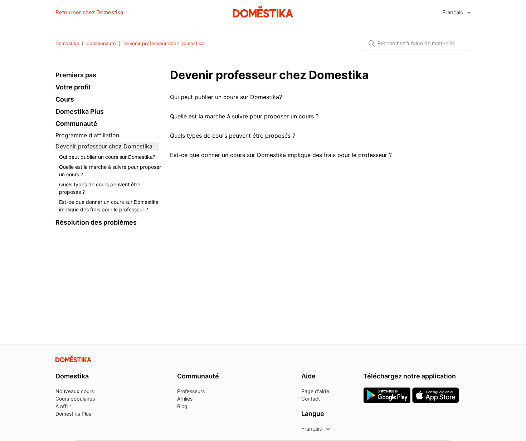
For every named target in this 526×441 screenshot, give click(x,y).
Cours (64, 99)
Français (453, 12)
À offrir (63, 406)
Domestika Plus (79, 111)
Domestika (67, 43)
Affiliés (185, 399)
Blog (182, 406)
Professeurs (191, 391)
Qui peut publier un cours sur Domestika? (107, 157)
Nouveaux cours (74, 391)
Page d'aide (315, 391)
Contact (310, 399)
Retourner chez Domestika (89, 12)
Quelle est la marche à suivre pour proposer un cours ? (110, 170)
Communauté (101, 43)
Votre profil (73, 87)
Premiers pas (75, 75)
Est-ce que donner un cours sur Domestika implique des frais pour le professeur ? (109, 205)
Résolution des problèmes (96, 222)
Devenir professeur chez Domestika (163, 43)
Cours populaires (75, 399)
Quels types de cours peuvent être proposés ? (99, 188)
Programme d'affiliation (87, 135)
